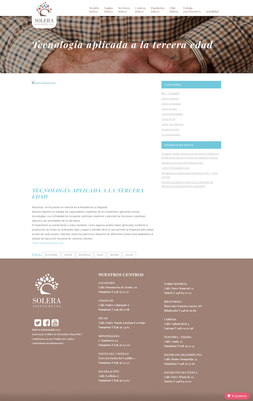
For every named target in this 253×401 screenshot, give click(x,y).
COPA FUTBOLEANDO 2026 (175, 168)
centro (68, 255)
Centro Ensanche (170, 98)
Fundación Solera (170, 129)
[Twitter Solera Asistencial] (37, 325)
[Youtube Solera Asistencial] (55, 325)
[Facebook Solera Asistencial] (46, 325)
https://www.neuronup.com (48, 243)
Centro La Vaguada (171, 103)
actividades (51, 255)
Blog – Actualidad (170, 93)
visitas (129, 255)
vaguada (114, 255)
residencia (84, 255)
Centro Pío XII (168, 119)
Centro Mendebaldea (172, 114)
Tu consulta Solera (170, 134)
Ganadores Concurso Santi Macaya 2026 (182, 163)
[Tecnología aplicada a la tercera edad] (93, 127)
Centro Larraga (169, 109)
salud (100, 255)
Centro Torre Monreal (172, 124)
